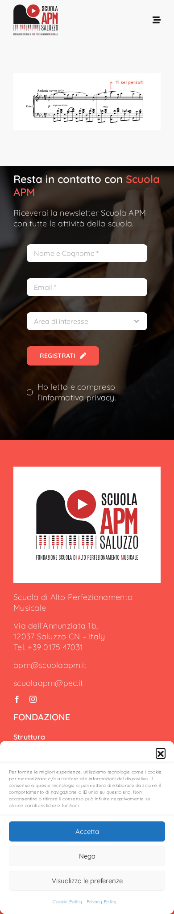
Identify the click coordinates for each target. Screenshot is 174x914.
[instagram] (33, 699)
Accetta (87, 831)
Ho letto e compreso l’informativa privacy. (76, 392)
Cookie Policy (67, 902)
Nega (87, 856)
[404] (86, 494)
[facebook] (17, 699)
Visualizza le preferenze (87, 880)
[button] (160, 752)
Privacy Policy (102, 902)
